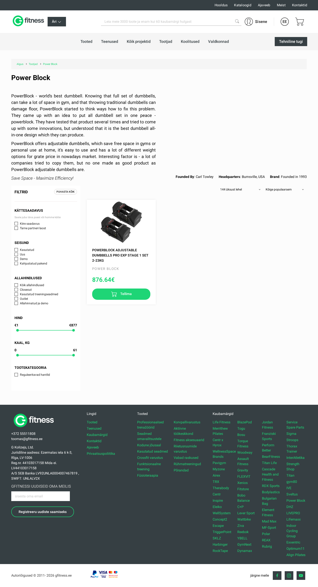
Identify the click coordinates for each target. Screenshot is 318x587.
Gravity (242, 470)
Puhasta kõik (65, 191)
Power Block (295, 500)
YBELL (242, 538)
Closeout (26, 289)
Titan (290, 475)
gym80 (291, 482)
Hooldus (221, 5)
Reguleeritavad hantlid (35, 374)
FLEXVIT (244, 476)
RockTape (220, 551)
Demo (24, 259)
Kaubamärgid (97, 435)
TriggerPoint (222, 532)
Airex (216, 475)
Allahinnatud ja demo (34, 303)
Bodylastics (271, 492)
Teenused (94, 428)
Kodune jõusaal (149, 445)
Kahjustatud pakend (33, 263)
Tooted (92, 422)
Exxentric (293, 542)
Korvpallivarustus (187, 422)
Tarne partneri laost (33, 228)
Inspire (218, 500)
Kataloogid (242, 5)
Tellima (125, 294)
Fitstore (243, 489)
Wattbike (244, 519)
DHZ (289, 507)
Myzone (219, 469)
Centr (217, 494)
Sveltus (292, 494)
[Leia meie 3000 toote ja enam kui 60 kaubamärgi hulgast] (237, 21)
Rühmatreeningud (187, 464)
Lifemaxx (293, 519)
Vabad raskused (186, 458)
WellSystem (222, 513)
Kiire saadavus (30, 223)
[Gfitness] (29, 22)
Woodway (244, 452)
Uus (22, 254)
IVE (288, 488)
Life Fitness (221, 422)
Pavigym (219, 463)
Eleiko (217, 507)
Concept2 (220, 519)
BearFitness (271, 457)
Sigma (291, 434)
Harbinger (220, 544)
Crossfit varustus (150, 458)
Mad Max (269, 521)
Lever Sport (246, 513)
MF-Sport (269, 528)
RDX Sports (270, 486)
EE (285, 21)
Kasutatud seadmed (152, 451)
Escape (218, 526)
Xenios (242, 483)
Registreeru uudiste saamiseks (43, 512)
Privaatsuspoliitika (101, 454)
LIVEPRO (293, 513)
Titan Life (269, 463)
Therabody (221, 488)
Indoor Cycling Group (292, 531)
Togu (241, 428)
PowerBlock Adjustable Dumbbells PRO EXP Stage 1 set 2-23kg (120, 255)
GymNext (244, 544)
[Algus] (34, 428)
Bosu (241, 435)
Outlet (24, 298)
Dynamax (244, 551)
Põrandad (181, 470)
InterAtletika (295, 458)
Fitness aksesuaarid (189, 440)
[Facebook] (277, 575)
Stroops (292, 440)
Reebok (243, 532)
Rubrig (267, 546)
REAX (266, 540)
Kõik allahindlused (32, 285)
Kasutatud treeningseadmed (39, 294)
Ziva (240, 526)
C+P (240, 507)
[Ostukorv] (299, 22)
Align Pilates (295, 555)
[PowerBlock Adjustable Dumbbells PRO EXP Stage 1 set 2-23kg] (121, 221)
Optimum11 (295, 549)
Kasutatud (27, 250)
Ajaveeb (264, 5)
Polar (266, 534)
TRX (216, 482)
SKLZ (217, 538)
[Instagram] (289, 575)
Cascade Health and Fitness (270, 474)
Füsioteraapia (147, 475)
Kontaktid (299, 5)
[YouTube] (301, 575)
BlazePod (244, 422)
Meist (281, 5)
